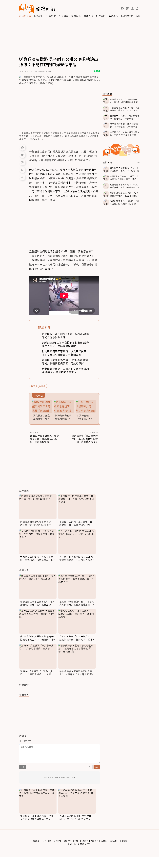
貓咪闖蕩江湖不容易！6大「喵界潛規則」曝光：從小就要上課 (65, 335)
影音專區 (101, 16)
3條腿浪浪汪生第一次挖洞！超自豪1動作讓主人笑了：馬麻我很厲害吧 (65, 344)
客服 (49, 841)
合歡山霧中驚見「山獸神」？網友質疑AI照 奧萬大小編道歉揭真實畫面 (65, 370)
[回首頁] (37, 8)
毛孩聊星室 (127, 16)
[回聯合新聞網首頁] (26, 8)
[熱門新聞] (138, 94)
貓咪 (33, 385)
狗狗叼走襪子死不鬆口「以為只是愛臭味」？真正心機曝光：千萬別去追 (64, 353)
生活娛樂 (63, 16)
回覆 (97, 767)
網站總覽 (123, 841)
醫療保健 (76, 16)
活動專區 (113, 16)
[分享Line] (22, 155)
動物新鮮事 (25, 16)
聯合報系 (94, 841)
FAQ (44, 841)
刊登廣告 (35, 841)
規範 (22, 767)
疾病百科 (88, 16)
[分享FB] (22, 147)
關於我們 (113, 841)
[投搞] (127, 8)
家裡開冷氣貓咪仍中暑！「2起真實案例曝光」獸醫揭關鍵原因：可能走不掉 (65, 361)
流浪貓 (42, 385)
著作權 (75, 841)
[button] (122, 8)
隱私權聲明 (84, 841)
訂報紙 (104, 841)
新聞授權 (57, 841)
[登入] (132, 8)
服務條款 (67, 841)
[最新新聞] (138, 162)
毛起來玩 (38, 16)
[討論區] (22, 162)
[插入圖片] (90, 767)
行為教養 (51, 16)
